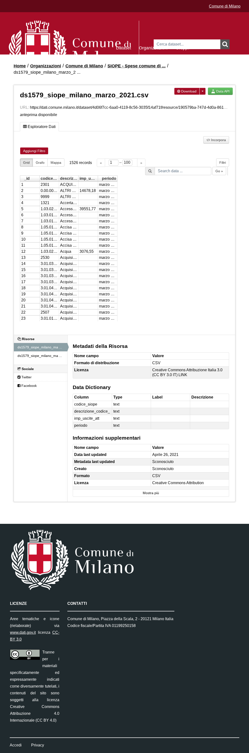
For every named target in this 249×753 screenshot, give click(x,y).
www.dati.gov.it (23, 632)
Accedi (16, 745)
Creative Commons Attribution (178, 483)
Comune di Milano (224, 6)
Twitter (26, 377)
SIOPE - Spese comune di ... (136, 66)
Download (188, 91)
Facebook (28, 386)
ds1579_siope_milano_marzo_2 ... (47, 72)
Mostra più (151, 493)
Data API (222, 91)
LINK (182, 375)
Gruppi (182, 47)
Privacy (37, 745)
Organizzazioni (153, 47)
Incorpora (218, 140)
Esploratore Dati (41, 127)
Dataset (123, 47)
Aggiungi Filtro (34, 151)
